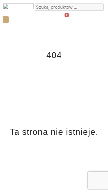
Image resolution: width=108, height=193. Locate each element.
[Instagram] (85, 18)
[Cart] (64, 18)
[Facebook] (95, 18)
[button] (6, 19)
